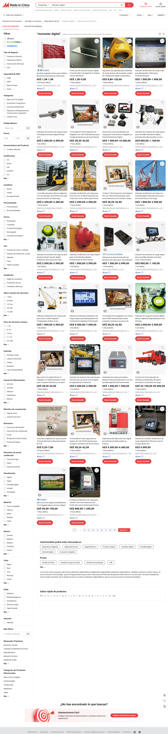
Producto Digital (109, 547)
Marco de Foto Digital (12, 677)
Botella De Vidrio (66, 10)
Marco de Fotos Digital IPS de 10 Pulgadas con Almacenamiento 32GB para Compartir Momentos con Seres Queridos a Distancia (51, 380)
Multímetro (8, 688)
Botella (56, 10)
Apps (150, 15)
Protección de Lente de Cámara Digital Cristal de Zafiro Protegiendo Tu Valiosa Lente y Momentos (85, 73)
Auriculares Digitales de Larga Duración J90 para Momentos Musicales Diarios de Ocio (52, 441)
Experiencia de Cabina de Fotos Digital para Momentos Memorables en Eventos (116, 441)
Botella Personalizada (99, 10)
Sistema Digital (47, 552)
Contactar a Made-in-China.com (94, 732)
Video (6, 692)
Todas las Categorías (14, 15)
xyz (114, 595)
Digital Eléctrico (90, 547)
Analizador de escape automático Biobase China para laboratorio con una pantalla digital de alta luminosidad (117, 380)
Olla (110, 10)
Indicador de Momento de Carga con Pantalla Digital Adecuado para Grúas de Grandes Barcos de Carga (149, 196)
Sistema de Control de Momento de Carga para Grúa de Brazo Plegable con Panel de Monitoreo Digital (117, 134)
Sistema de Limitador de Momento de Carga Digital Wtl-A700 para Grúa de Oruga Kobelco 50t (149, 441)
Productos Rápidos (113, 732)
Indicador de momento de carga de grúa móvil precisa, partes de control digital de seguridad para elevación (85, 380)
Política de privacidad (74, 732)
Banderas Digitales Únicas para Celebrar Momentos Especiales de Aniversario (52, 74)
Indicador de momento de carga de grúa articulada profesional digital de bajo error (52, 134)
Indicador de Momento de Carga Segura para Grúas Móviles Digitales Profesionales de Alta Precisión (85, 257)
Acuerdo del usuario (57, 732)
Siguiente (123, 530)
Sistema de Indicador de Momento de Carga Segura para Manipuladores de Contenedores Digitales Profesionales (84, 318)
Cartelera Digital (127, 547)
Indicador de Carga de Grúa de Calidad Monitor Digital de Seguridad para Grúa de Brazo (150, 318)
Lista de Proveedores (33, 26)
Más (41, 567)
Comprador (123, 15)
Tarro (115, 10)
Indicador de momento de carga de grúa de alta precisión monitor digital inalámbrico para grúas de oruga (52, 257)
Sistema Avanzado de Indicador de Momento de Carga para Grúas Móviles (117, 258)
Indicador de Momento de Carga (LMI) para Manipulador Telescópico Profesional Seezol (149, 73)
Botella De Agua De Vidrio (82, 10)
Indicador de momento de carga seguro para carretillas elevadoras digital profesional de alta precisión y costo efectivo (150, 134)
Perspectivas (127, 732)
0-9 (41, 595)
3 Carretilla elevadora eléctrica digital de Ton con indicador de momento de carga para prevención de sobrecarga (52, 196)
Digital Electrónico (71, 547)
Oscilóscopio (8, 685)
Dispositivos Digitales (50, 547)
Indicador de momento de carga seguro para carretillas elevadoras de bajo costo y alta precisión (150, 257)
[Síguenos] (135, 732)
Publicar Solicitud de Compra (124, 715)
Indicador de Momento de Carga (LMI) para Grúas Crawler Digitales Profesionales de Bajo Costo (51, 318)
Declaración (44, 732)
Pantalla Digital (146, 547)
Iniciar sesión (161, 6)
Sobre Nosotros (32, 732)
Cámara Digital (9, 681)
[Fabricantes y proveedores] (15, 5)
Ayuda (139, 15)
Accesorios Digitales (67, 552)
